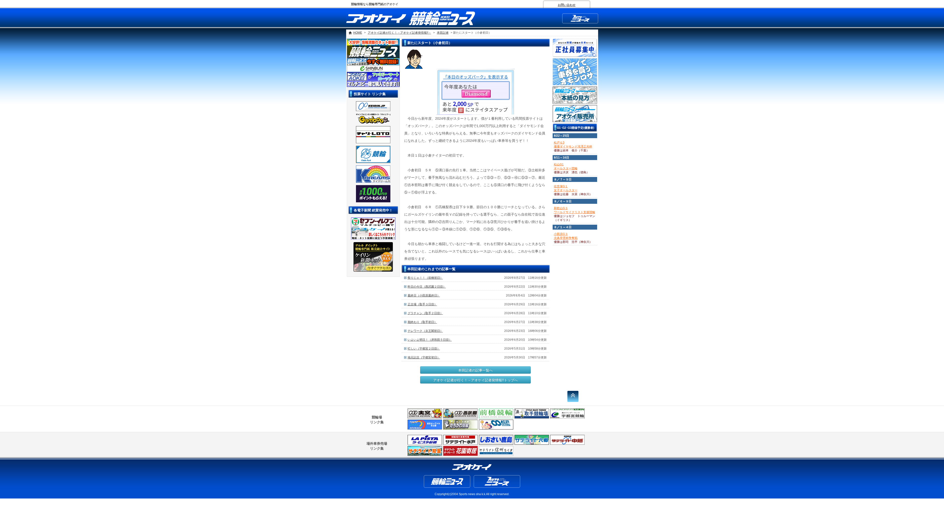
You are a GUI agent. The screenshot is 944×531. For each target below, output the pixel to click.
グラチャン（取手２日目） (425, 313)
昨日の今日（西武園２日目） (427, 286)
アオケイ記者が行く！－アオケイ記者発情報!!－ (399, 32)
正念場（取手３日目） (422, 304)
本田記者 (443, 32)
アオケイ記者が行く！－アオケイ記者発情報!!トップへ (475, 379)
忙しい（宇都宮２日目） (424, 348)
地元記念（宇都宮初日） (424, 357)
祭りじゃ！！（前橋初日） (425, 278)
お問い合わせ (566, 5)
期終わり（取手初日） (422, 322)
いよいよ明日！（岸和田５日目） (430, 339)
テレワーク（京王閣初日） (425, 331)
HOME (357, 32)
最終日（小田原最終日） (424, 295)
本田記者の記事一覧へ (475, 370)
